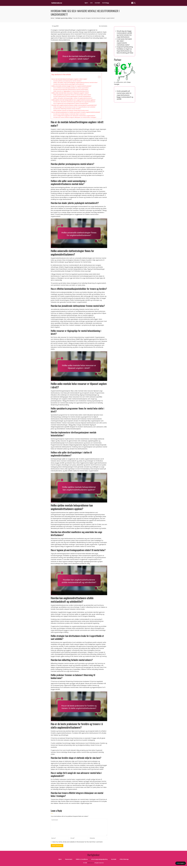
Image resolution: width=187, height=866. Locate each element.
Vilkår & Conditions (82, 859)
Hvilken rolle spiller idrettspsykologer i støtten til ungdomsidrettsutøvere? (72, 98)
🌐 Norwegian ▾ (181, 863)
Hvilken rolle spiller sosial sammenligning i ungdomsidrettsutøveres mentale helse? (75, 82)
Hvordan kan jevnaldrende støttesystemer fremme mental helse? (70, 89)
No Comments (103, 26)
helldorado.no (56, 3)
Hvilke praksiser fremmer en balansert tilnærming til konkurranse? (71, 110)
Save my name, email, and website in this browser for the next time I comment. (77, 842)
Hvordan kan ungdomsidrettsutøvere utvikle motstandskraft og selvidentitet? (74, 105)
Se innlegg (105, 3)
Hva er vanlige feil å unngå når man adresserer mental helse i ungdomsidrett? (74, 115)
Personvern (68, 859)
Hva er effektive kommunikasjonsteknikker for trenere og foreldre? (71, 88)
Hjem (86, 3)
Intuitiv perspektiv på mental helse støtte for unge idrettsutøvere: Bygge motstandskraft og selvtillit (125, 95)
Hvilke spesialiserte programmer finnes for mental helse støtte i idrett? (72, 94)
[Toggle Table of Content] (98, 77)
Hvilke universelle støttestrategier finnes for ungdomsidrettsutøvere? (71, 86)
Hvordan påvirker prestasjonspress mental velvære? (67, 81)
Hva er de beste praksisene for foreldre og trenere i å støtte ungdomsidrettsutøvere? (76, 112)
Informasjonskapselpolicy (99, 859)
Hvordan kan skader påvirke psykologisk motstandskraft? (68, 84)
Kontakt (97, 3)
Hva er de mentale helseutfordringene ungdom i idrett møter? (69, 79)
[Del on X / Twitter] (135, 3)
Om (91, 3)
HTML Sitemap (124, 859)
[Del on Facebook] (132, 3)
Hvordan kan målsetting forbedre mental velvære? (67, 108)
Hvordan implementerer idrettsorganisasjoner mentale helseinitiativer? (72, 96)
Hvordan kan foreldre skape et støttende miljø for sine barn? (69, 114)
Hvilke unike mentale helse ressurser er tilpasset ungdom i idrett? (70, 93)
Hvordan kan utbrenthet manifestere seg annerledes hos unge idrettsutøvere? (74, 101)
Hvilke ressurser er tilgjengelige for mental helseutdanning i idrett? (71, 91)
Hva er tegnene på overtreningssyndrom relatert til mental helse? (70, 103)
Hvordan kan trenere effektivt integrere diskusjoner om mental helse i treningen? (74, 117)
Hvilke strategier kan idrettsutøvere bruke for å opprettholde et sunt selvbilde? (74, 107)
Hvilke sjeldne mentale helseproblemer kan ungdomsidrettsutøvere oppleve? (73, 100)
